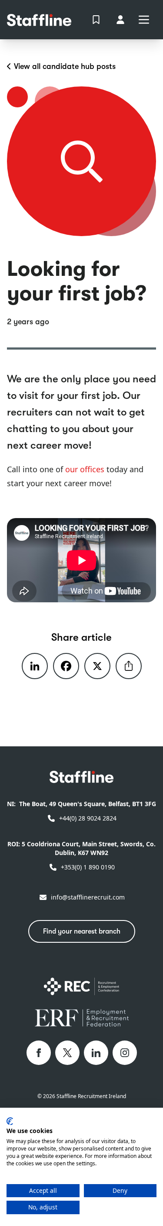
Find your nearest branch (81, 931)
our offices (84, 469)
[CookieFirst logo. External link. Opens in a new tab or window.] (10, 1121)
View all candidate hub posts (65, 66)
